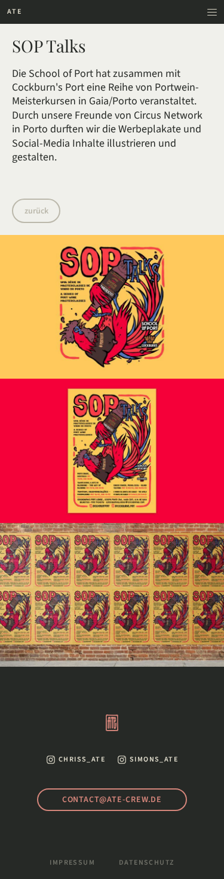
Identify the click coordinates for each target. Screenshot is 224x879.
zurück (36, 211)
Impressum (72, 863)
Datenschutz (146, 863)
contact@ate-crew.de (112, 800)
